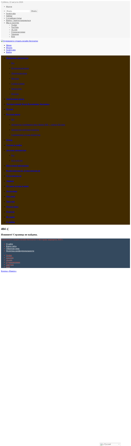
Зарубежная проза (15, 99)
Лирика (10, 181)
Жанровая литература (17, 58)
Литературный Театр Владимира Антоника (28, 104)
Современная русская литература (25, 135)
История (10, 217)
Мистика (15, 78)
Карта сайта (11, 246)
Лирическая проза (19, 73)
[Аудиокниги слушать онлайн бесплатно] (19, 41)
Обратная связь (12, 248)
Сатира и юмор (18, 84)
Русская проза (13, 114)
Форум (9, 7)
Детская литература (16, 150)
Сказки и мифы (14, 145)
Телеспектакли (13, 176)
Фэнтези (15, 94)
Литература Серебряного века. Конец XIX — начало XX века (38, 125)
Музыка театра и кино (17, 186)
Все (12, 63)
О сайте (9, 244)
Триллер (10, 201)
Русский (107, 444)
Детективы (11, 191)
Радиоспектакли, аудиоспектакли (23, 171)
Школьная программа (17, 165)
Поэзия (9, 109)
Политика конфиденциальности (20, 251)
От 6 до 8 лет (17, 160)
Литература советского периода (25, 130)
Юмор (9, 140)
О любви (10, 222)
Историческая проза (20, 68)
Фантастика (16, 89)
